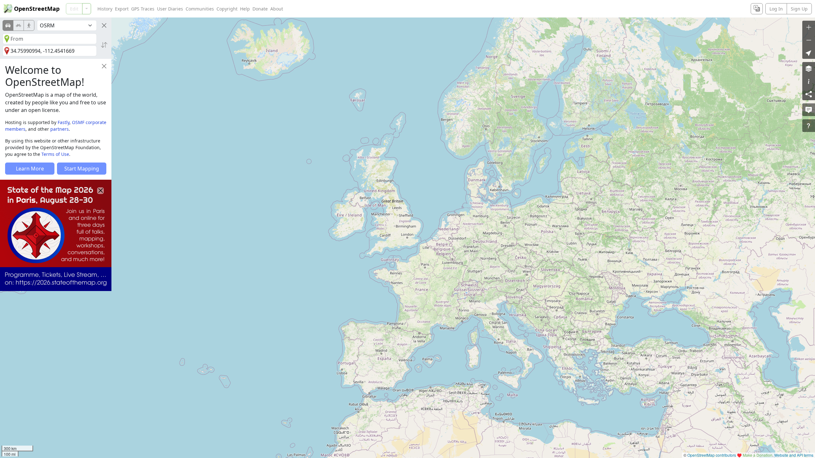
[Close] (104, 25)
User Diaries (170, 9)
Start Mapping (81, 168)
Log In (776, 9)
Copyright (226, 9)
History (104, 9)
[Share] (808, 93)
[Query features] (808, 125)
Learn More (30, 168)
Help (245, 9)
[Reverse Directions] (104, 45)
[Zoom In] (808, 27)
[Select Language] (757, 8)
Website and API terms (793, 455)
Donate (260, 9)
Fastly (63, 122)
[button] (808, 52)
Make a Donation (757, 455)
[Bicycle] (18, 25)
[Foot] (29, 25)
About (276, 9)
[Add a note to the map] (808, 109)
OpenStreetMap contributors (711, 455)
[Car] (8, 25)
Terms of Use (55, 154)
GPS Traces (142, 9)
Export (122, 9)
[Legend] (808, 81)
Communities (200, 9)
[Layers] (808, 68)
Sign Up (799, 9)
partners (59, 129)
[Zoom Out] (808, 39)
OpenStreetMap (37, 8)
